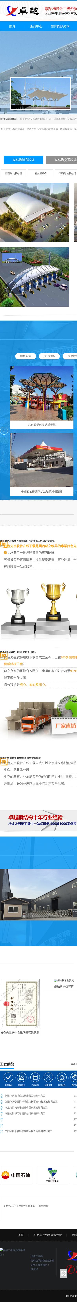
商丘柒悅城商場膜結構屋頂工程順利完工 (26, 1107)
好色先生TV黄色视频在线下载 (36, 119)
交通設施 (49, 356)
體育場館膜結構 (13, 173)
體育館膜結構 (60, 26)
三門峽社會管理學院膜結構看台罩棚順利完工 (28, 1131)
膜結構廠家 (66, 129)
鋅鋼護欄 (43, 1205)
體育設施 (25, 356)
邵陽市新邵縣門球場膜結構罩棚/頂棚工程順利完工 (31, 1101)
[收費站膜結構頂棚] (34, 277)
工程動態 (7, 1064)
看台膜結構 (41, 173)
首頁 (12, 26)
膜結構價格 (59, 119)
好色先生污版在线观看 (13, 129)
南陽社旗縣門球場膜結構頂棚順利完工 (25, 1113)
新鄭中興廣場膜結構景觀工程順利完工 (25, 1095)
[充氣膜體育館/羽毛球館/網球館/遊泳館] (34, 212)
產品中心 (36, 26)
